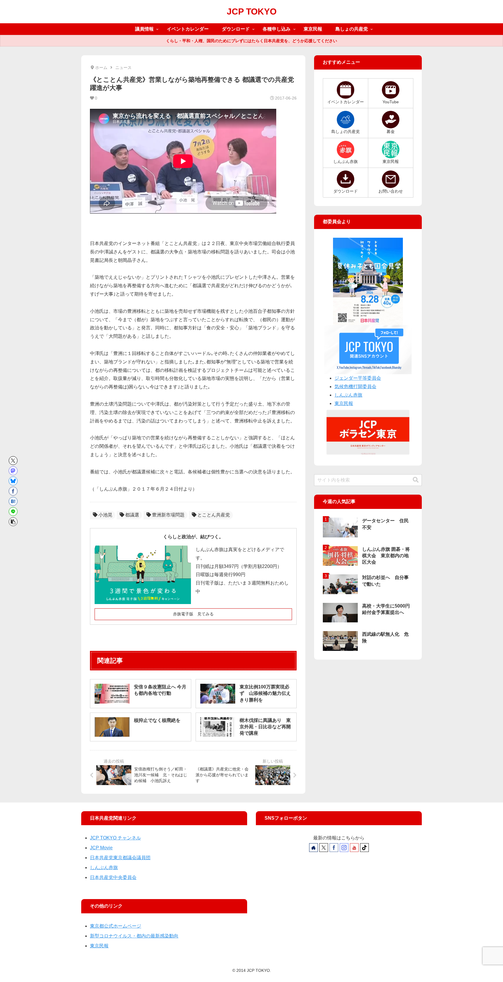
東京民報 (343, 403)
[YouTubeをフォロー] (354, 847)
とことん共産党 (213, 514)
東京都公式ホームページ (115, 926)
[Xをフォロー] (323, 847)
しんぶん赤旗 (348, 395)
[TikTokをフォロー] (364, 847)
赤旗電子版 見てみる (193, 614)
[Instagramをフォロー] (344, 847)
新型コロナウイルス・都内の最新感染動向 (134, 935)
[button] (13, 521)
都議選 (132, 514)
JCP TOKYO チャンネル (115, 837)
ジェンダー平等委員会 (357, 378)
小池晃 (105, 514)
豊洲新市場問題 (168, 514)
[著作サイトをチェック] (313, 847)
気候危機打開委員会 (355, 386)
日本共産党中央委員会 (113, 877)
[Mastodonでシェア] (13, 470)
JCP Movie (101, 847)
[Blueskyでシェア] (13, 481)
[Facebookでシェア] (13, 491)
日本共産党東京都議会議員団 (120, 857)
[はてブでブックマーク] (13, 501)
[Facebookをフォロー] (334, 847)
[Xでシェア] (13, 460)
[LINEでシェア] (13, 511)
